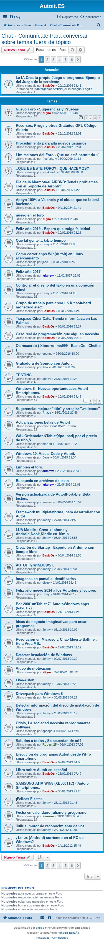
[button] (78, 59)
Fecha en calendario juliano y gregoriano (51, 812)
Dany (46, 244)
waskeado (49, 172)
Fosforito (48, 158)
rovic (45, 426)
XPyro (46, 113)
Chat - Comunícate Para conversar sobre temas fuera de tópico (44, 39)
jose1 (46, 262)
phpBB (40, 927)
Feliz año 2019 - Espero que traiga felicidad (53, 229)
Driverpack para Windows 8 (39, 694)
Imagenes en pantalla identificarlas (46, 579)
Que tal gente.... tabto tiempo (41, 240)
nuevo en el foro (30, 215)
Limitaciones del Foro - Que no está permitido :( (57, 155)
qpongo (47, 353)
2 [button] (47, 59)
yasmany (48, 502)
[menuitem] (14, 17)
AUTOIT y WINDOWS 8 (35, 565)
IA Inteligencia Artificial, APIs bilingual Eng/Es (63, 89)
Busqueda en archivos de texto (42, 481)
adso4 (46, 378)
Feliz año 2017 (28, 272)
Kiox (45, 367)
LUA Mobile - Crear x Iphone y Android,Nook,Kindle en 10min (42, 532)
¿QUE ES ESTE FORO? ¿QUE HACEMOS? (52, 168)
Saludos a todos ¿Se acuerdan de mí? (49, 741)
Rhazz (46, 412)
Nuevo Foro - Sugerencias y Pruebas (47, 109)
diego (46, 582)
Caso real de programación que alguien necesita (57, 334)
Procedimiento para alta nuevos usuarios (51, 143)
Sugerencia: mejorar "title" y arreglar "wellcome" (58, 409)
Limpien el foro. (29, 467)
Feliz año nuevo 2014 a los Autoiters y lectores (56, 590)
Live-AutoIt (25, 680)
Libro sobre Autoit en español (41, 770)
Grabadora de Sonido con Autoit (44, 363)
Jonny (46, 520)
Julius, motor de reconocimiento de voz (50, 826)
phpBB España (69, 932)
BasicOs (48, 85)
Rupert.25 (49, 744)
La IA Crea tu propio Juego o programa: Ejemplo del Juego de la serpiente (58, 80)
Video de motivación (33, 668)
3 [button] (53, 59)
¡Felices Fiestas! (30, 799)
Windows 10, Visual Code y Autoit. (45, 454)
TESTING (24, 375)
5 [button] (66, 59)
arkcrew (48, 275)
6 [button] (72, 59)
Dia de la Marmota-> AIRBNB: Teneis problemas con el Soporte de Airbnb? (57, 184)
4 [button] (59, 59)
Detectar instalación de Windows (44, 655)
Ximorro (48, 816)
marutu (47, 443)
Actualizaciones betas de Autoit (43, 422)
